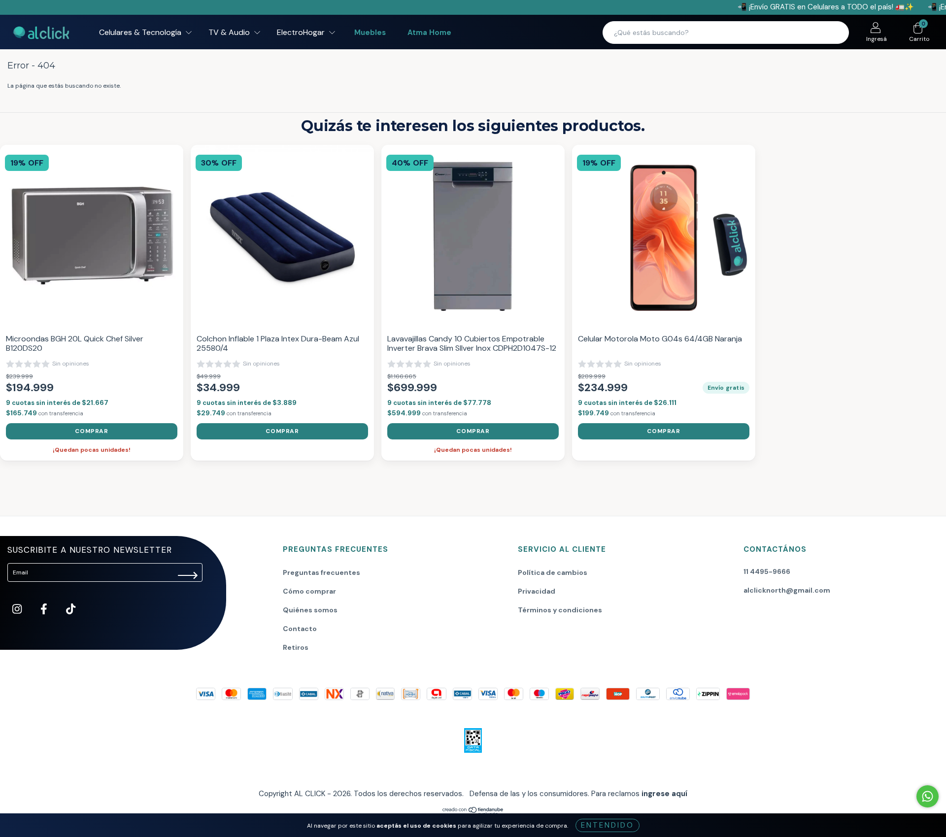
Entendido (607, 825)
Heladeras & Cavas (429, 371)
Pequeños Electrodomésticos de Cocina (459, 398)
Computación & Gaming (437, 357)
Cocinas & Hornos (427, 343)
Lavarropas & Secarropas (438, 385)
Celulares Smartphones (436, 316)
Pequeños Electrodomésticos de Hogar (457, 412)
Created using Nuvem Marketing (473, 484)
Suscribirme (473, 452)
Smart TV (416, 426)
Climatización (422, 330)
